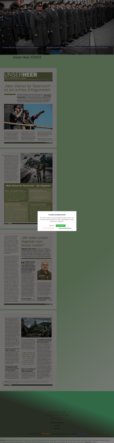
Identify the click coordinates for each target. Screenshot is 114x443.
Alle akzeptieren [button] (61, 225)
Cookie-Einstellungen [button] (49, 228)
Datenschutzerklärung (65, 228)
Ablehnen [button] (51, 225)
